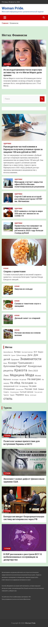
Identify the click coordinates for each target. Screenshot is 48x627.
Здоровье (7, 143)
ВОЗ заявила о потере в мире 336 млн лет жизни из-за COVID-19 (29, 213)
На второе (15, 379)
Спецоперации (14, 392)
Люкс (6, 375)
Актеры (17, 352)
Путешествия (20, 389)
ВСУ (35, 352)
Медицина (17, 375)
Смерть (6, 392)
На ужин (32, 386)
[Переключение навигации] (5, 17)
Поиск (42, 99)
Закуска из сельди (24, 289)
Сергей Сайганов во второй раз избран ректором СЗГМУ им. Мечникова (28, 199)
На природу (23, 386)
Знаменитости (30, 359)
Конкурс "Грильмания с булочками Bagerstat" (18, 365)
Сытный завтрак (26, 392)
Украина (19, 394)
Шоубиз (7, 64)
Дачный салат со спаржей (27, 318)
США (35, 389)
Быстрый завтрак (27, 352)
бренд (27, 395)
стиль (7, 399)
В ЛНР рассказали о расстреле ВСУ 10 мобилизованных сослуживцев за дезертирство (22, 557)
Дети (29, 355)
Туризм (6, 395)
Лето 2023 (33, 370)
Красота (20, 370)
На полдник (27, 383)
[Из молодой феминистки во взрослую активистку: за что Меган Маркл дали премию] (24, 53)
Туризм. (7, 407)
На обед (15, 382)
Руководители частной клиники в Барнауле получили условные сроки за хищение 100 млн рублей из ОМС (23, 149)
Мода (29, 375)
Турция (12, 395)
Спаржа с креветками (14, 271)
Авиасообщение (8, 352)
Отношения (9, 389)
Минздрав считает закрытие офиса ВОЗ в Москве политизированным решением (29, 184)
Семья (41, 389)
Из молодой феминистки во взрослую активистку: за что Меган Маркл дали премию (22, 73)
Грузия (13, 355)
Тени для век (38, 392)
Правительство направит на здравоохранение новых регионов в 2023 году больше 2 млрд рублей (29, 229)
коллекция (33, 395)
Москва (38, 376)
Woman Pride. (13, 8)
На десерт (22, 379)
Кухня (5, 268)
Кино (5, 363)
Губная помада (21, 355)
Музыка (7, 379)
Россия (28, 389)
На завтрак (34, 379)
